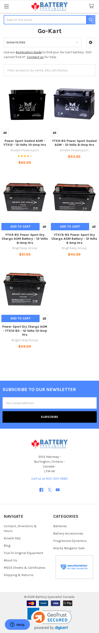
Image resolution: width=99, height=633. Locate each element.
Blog (7, 546)
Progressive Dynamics (70, 541)
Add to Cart (20, 226)
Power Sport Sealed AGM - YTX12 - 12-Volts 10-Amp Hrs (24, 143)
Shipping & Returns (19, 575)
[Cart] (92, 6)
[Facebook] (41, 489)
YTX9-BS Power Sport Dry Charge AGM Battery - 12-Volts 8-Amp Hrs (25, 239)
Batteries (60, 526)
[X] (49, 489)
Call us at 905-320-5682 (49, 479)
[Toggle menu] (6, 6)
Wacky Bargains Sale (68, 548)
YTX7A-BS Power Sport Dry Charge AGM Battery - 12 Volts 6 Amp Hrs (74, 239)
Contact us (35, 57)
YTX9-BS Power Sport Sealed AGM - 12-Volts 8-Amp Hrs (74, 143)
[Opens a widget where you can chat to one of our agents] (17, 625)
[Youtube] (57, 489)
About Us (10, 560)
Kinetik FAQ (12, 538)
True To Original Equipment (23, 553)
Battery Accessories (68, 533)
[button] (90, 42)
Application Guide (29, 52)
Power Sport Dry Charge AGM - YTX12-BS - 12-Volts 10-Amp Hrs (24, 331)
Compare (5, 132)
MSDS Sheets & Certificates (24, 568)
